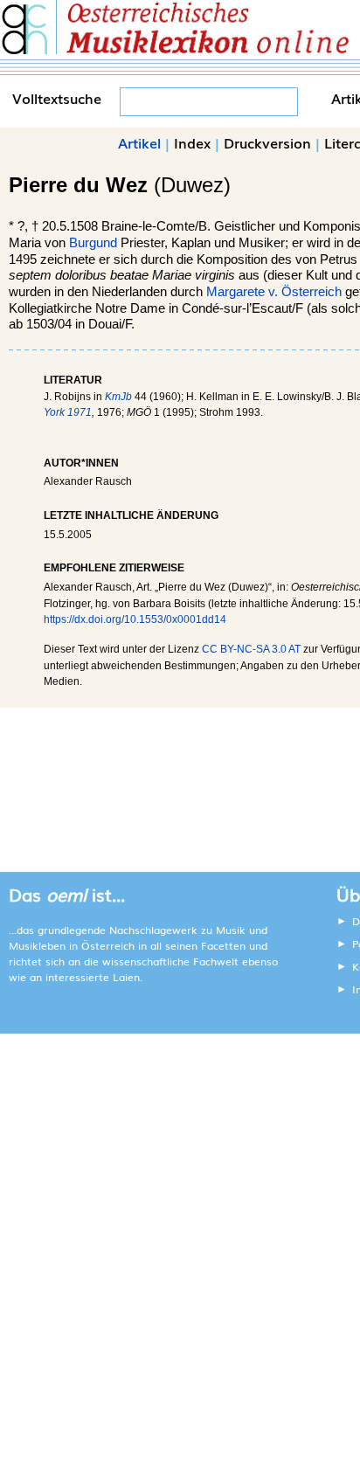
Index (192, 142)
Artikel (139, 142)
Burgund (93, 243)
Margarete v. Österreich (274, 292)
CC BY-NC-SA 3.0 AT (251, 649)
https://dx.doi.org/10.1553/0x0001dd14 (135, 619)
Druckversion (267, 142)
